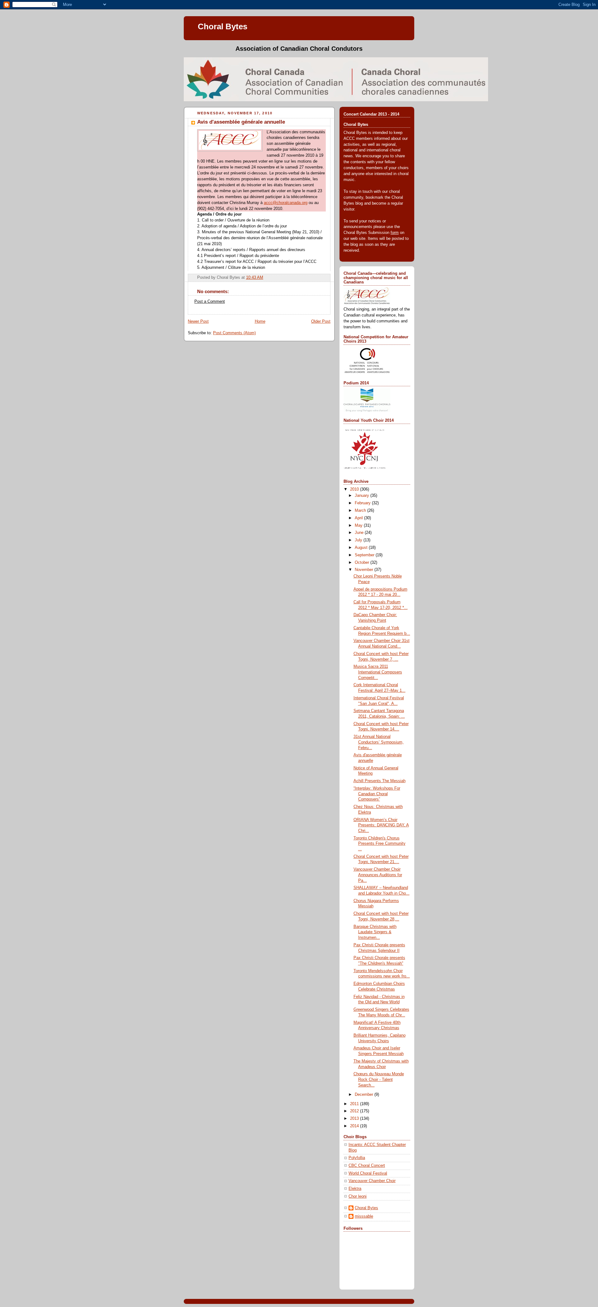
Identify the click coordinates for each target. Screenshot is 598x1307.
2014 (355, 1126)
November (364, 570)
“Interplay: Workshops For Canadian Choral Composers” (377, 793)
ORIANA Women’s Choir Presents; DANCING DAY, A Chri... (381, 825)
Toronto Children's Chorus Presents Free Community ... (380, 843)
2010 (355, 489)
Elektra (355, 1188)
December (364, 1094)
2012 (355, 1111)
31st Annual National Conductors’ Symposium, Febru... (379, 742)
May (359, 525)
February (363, 503)
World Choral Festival (368, 1173)
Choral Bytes (222, 26)
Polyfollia (357, 1158)
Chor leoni (358, 1196)
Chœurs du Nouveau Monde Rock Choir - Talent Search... (379, 1079)
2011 (355, 1104)
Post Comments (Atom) (234, 333)
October (362, 562)
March (361, 510)
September (365, 555)
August (362, 547)
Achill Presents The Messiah (380, 781)
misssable (364, 1216)
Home (260, 321)
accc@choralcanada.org (285, 203)
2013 (355, 1118)
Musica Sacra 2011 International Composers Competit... (378, 672)
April (359, 518)
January (362, 495)
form (395, 233)
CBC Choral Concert (367, 1165)
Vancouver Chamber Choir (372, 1181)
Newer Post (198, 321)
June (360, 532)
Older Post (320, 321)
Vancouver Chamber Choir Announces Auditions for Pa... (378, 874)
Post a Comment (209, 301)
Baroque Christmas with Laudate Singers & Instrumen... (375, 932)
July (359, 540)
